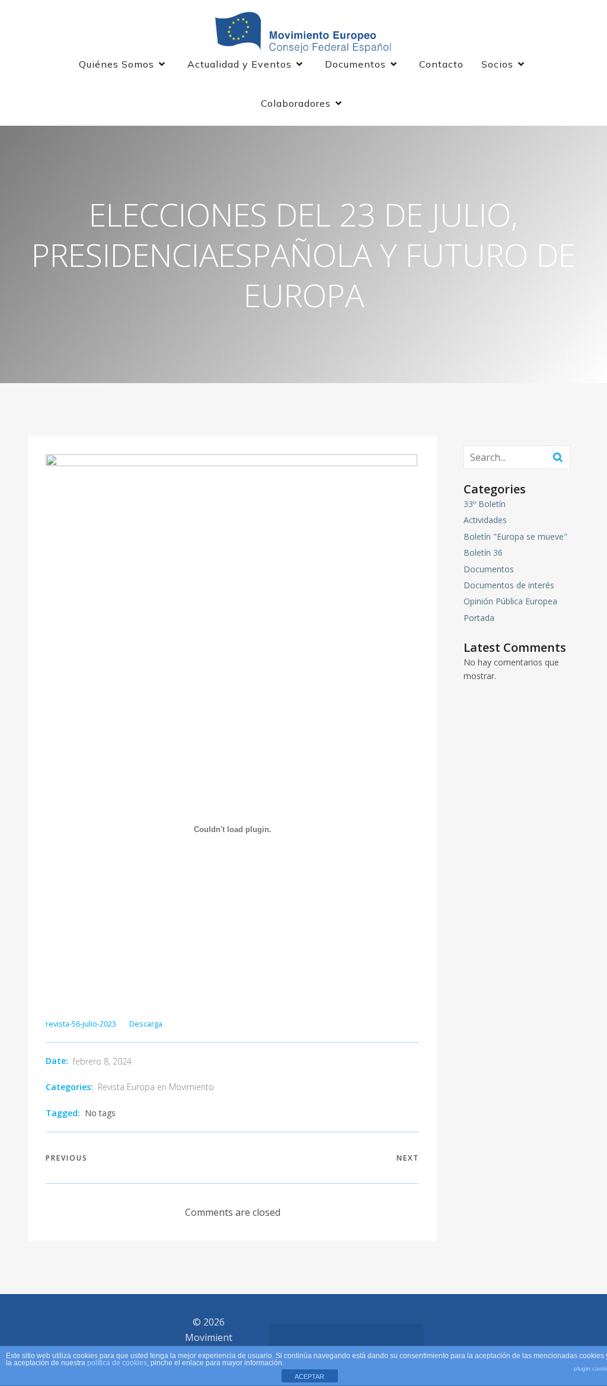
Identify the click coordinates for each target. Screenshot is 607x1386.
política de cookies (117, 1363)
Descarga (145, 1023)
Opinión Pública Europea (510, 601)
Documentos (489, 569)
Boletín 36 (483, 552)
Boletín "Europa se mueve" (515, 536)
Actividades (485, 519)
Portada (479, 617)
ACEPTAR (309, 1376)
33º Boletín (485, 503)
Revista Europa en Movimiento (156, 1086)
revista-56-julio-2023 (81, 1023)
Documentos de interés (509, 585)
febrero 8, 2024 (102, 1061)
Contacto (441, 64)
